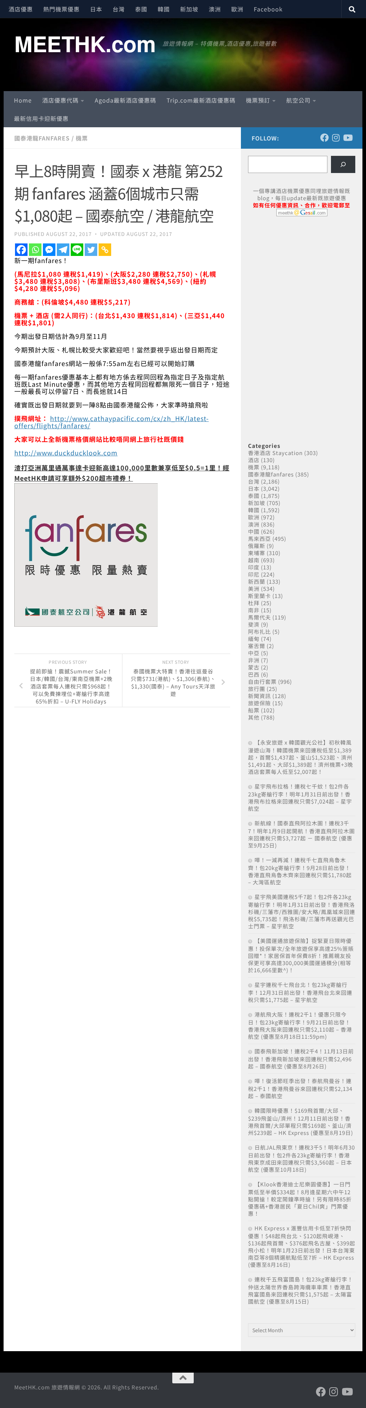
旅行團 (256, 688)
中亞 (253, 653)
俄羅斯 (256, 545)
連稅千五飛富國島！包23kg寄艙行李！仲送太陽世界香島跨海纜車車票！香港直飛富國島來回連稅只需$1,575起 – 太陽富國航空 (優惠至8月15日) (300, 1290)
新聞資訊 (259, 696)
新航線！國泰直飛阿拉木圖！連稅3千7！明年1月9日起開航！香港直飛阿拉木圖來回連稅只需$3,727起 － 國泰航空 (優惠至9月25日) (301, 834)
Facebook (268, 9)
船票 (253, 710)
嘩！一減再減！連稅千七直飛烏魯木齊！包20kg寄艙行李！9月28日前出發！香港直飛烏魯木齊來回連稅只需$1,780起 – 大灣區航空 (300, 871)
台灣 (119, 9)
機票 (82, 138)
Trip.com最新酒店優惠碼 (201, 100)
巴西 (253, 674)
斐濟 (253, 624)
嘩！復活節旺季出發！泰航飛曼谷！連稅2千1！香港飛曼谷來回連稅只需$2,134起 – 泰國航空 (300, 1088)
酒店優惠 (21, 9)
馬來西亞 (259, 538)
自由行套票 (262, 681)
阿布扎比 (259, 631)
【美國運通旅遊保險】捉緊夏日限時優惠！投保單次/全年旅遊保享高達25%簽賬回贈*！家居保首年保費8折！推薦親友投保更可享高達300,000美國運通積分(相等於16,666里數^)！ (301, 955)
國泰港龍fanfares (42, 138)
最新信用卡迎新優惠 (41, 118)
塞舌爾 (256, 645)
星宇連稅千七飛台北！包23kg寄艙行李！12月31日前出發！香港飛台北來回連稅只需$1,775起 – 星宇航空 (300, 992)
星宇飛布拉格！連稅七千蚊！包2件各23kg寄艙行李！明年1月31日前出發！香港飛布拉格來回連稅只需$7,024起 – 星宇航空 (300, 797)
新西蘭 (256, 581)
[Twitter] (91, 249)
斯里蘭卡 (259, 595)
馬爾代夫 (259, 617)
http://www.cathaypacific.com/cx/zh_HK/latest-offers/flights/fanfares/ (111, 422)
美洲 (253, 588)
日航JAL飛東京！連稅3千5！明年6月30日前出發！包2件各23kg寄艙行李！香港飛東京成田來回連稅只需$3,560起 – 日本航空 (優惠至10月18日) (301, 1158)
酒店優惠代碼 (60, 100)
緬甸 (253, 638)
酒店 (253, 460)
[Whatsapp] (35, 249)
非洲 (253, 660)
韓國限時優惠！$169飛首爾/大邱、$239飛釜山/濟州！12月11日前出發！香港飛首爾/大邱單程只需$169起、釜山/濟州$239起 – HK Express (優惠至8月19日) (300, 1121)
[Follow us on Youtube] (347, 137)
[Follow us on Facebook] (324, 137)
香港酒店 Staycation (275, 452)
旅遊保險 (259, 703)
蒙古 (253, 667)
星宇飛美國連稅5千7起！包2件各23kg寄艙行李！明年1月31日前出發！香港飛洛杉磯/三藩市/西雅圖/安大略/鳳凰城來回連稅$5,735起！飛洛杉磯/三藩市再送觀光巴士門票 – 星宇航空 (301, 911)
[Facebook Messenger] (49, 249)
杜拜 (253, 603)
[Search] (343, 164)
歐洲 (237, 9)
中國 (253, 531)
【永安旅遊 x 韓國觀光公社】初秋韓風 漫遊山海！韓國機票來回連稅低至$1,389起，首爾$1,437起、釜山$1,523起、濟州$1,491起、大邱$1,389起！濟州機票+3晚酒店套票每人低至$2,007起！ (300, 756)
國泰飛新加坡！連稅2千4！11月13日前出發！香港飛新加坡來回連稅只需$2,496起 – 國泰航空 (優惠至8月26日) (301, 1058)
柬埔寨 (256, 553)
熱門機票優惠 (61, 9)
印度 (253, 567)
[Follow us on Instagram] (336, 137)
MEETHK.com (84, 43)
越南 (253, 560)
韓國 (164, 9)
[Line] (77, 249)
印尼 (253, 574)
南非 (253, 610)
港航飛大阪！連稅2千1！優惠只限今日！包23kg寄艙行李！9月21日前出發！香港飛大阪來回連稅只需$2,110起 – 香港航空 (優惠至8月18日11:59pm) (300, 1025)
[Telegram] (63, 249)
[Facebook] (21, 249)
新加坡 (189, 9)
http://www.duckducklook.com (66, 452)
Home (23, 100)
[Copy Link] (105, 249)
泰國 (141, 9)
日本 (96, 9)
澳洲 (215, 9)
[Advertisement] (301, 276)
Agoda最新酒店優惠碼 (125, 100)
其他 (253, 717)
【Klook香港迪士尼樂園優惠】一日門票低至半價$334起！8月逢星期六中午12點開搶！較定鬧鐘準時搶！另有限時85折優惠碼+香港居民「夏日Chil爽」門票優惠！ (300, 1198)
